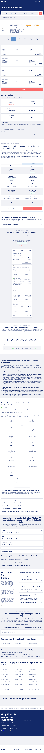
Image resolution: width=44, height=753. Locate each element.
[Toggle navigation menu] (42, 1)
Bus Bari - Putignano (5, 684)
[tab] (7, 43)
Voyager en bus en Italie (14, 708)
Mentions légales (17, 749)
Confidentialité (38, 749)
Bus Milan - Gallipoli (19, 687)
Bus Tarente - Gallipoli (5, 692)
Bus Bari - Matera (18, 643)
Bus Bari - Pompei (33, 681)
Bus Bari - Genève (4, 669)
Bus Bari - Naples (4, 674)
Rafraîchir (21, 245)
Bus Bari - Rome (4, 671)
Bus (6, 708)
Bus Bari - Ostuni (4, 687)
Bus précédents (17, 315)
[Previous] (5, 340)
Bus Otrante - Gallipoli (5, 703)
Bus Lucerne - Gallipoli (34, 689)
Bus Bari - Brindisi (4, 679)
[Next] (41, 39)
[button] (26, 13)
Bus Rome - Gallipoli (33, 687)
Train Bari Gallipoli (26, 654)
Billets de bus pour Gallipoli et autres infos (31, 656)
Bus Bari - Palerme (19, 674)
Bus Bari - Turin (4, 676)
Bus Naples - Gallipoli (5, 689)
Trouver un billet (11, 104)
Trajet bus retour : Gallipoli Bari (8, 654)
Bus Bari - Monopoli (33, 684)
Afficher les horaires (11, 118)
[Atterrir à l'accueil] (3, 1)
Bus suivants (27, 315)
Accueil (2, 708)
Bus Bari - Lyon (32, 671)
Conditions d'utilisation (28, 749)
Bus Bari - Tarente (33, 676)
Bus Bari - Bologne (19, 676)
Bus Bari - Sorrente (19, 684)
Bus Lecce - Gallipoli (19, 689)
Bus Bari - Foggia (18, 679)
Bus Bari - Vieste (18, 681)
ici (32, 320)
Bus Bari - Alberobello (5, 643)
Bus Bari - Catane (18, 671)
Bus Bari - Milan (18, 669)
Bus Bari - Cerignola (33, 643)
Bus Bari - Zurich (32, 669)
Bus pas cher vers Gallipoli (26, 708)
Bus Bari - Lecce (32, 674)
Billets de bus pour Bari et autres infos (9, 656)
